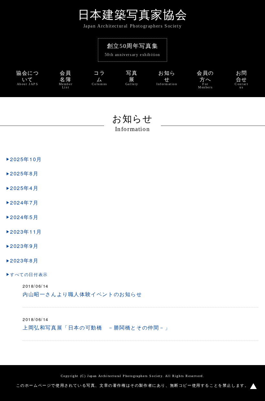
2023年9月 (24, 246)
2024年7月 (24, 202)
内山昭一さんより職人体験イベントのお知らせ (82, 294)
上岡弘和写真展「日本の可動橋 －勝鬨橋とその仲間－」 (97, 327)
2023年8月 (24, 260)
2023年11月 (26, 231)
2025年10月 (26, 159)
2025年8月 (24, 173)
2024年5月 (24, 217)
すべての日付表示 (29, 274)
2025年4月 (24, 188)
